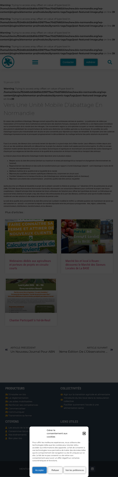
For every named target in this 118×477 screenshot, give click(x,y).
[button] (84, 433)
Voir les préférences (74, 470)
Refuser (55, 470)
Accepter (39, 470)
